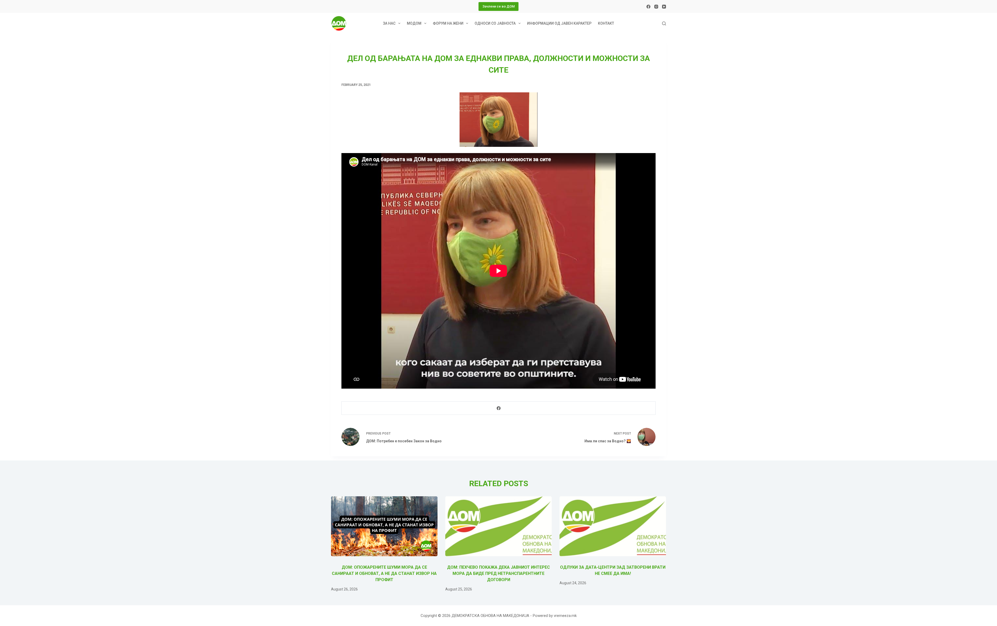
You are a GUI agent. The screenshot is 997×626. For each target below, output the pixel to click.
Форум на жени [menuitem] (448, 23)
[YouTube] (664, 7)
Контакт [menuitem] (606, 23)
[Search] (664, 23)
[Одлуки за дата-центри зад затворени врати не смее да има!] (613, 526)
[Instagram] (656, 7)
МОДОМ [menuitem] (414, 23)
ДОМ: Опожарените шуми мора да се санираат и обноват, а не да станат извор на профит (384, 573)
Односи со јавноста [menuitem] (495, 23)
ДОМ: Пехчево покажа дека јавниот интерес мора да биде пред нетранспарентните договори (498, 573)
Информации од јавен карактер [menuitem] (559, 23)
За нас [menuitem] (389, 23)
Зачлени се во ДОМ (498, 6)
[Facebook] (648, 7)
